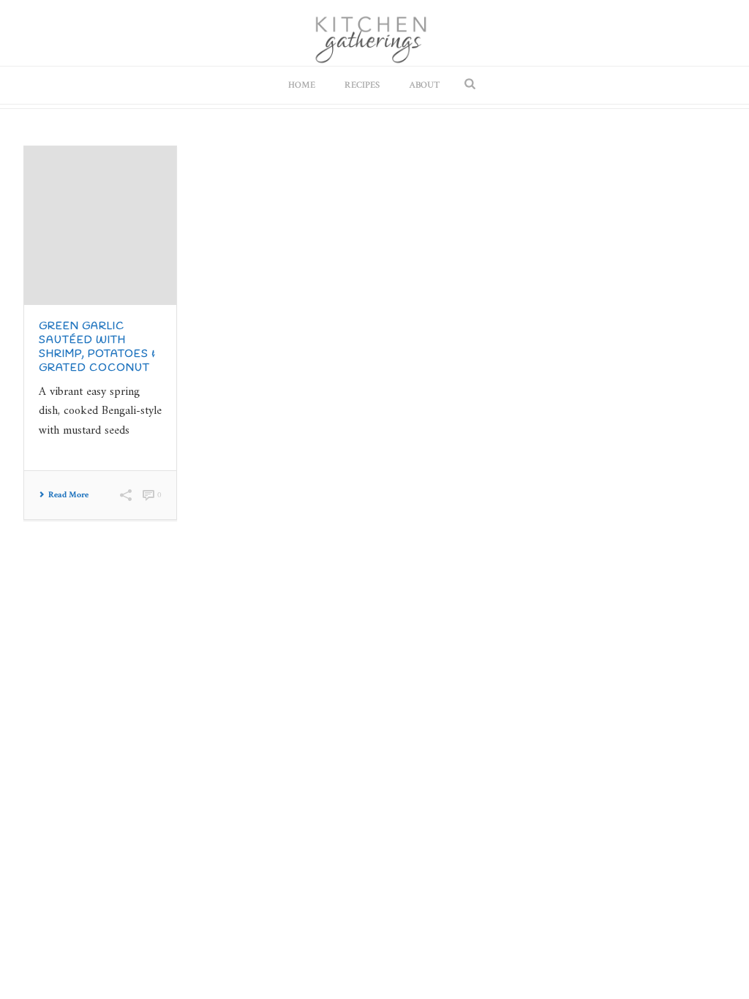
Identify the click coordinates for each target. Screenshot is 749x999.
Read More (68, 495)
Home (301, 85)
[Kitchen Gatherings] (375, 33)
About (424, 85)
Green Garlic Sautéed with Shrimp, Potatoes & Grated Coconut (97, 347)
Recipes (362, 85)
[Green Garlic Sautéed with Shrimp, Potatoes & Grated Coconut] (100, 225)
